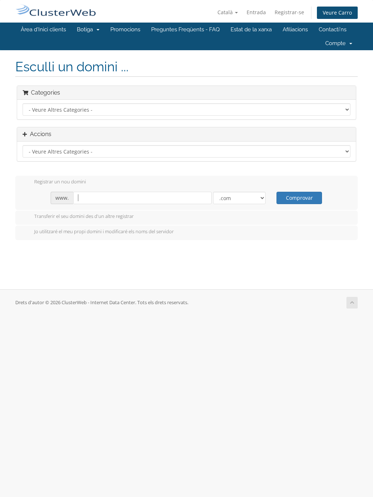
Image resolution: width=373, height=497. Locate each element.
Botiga (86, 29)
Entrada (256, 12)
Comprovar (299, 197)
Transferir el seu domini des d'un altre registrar (84, 216)
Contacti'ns (332, 29)
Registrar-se (289, 12)
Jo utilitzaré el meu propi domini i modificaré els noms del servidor (104, 231)
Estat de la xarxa (251, 29)
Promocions (125, 29)
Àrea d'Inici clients (43, 29)
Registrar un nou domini (60, 181)
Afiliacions (295, 29)
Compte (337, 43)
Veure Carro (337, 12)
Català (225, 12)
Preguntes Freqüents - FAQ (185, 29)
